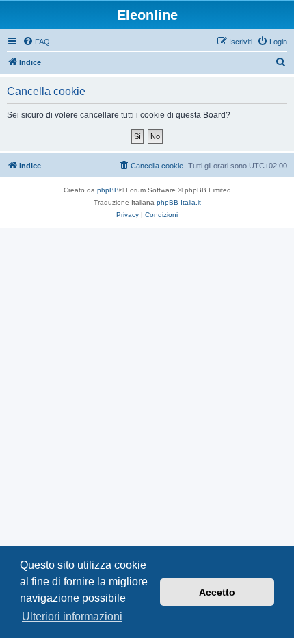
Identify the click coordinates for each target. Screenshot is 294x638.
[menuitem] (36, 42)
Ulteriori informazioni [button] (72, 616)
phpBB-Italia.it (179, 202)
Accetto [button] (217, 592)
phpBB (108, 190)
